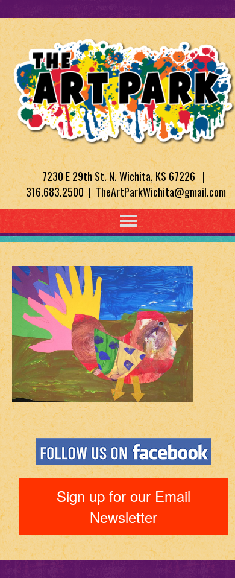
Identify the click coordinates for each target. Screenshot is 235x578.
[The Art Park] (123, 89)
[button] (103, 221)
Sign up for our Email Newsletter (123, 506)
